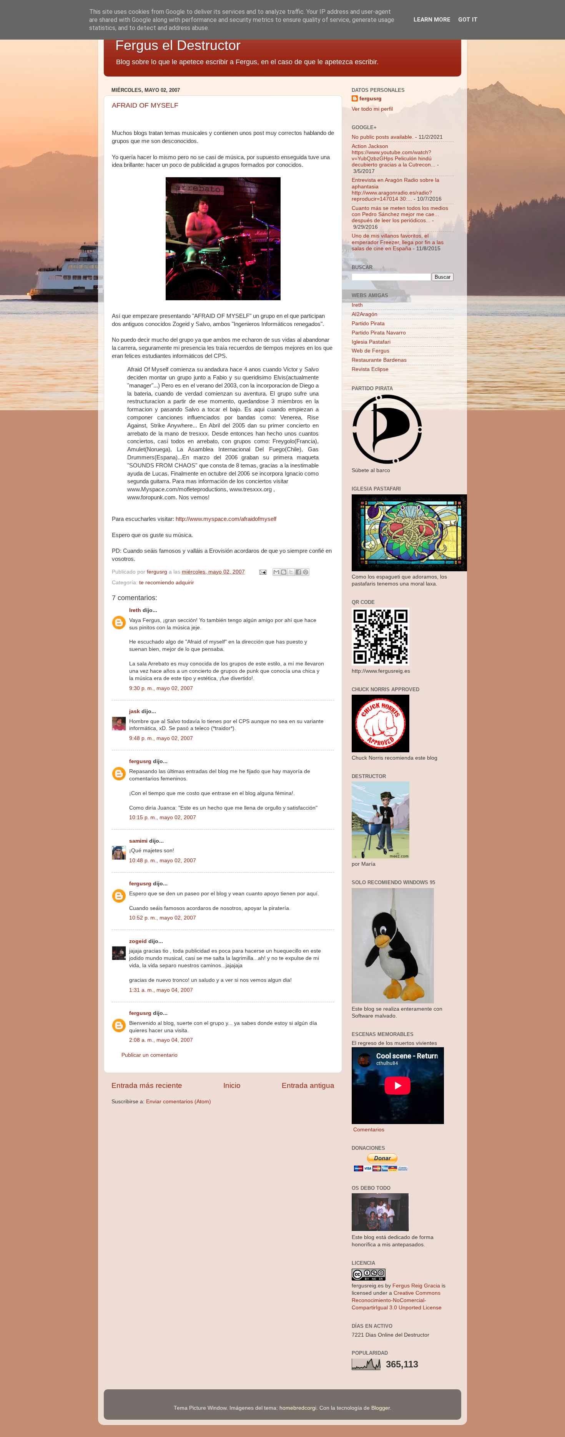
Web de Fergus (370, 351)
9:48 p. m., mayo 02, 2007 (161, 738)
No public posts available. (383, 137)
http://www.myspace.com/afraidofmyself (226, 519)
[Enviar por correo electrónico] (276, 572)
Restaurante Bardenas (379, 360)
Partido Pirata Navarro (379, 333)
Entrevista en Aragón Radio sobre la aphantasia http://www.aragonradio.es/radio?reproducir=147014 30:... (395, 189)
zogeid (138, 941)
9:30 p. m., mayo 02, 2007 (161, 688)
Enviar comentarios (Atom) (178, 1101)
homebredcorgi (297, 1408)
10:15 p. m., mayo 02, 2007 (162, 817)
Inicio (232, 1085)
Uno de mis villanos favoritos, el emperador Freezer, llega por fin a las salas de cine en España (398, 242)
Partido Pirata (368, 323)
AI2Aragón (364, 314)
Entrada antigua (308, 1085)
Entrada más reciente (146, 1085)
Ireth (135, 610)
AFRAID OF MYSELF (145, 105)
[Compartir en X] (291, 572)
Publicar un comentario (149, 1055)
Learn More (432, 19)
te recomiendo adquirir (166, 582)
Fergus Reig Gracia (416, 1286)
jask (134, 711)
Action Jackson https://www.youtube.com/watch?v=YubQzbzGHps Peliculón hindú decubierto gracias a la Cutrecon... (393, 155)
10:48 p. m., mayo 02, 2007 (162, 860)
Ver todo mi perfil (372, 109)
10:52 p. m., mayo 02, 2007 (162, 918)
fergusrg (140, 761)
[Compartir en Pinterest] (305, 572)
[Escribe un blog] (283, 572)
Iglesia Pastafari (371, 342)
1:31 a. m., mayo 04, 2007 (161, 990)
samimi (138, 841)
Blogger (380, 1408)
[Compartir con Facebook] (298, 572)
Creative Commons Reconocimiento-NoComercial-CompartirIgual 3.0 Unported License (397, 1300)
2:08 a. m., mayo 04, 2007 (161, 1040)
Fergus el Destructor (178, 45)
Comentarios (368, 1130)
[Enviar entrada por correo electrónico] (262, 572)
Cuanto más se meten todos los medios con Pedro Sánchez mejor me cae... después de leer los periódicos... (400, 214)
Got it (468, 19)
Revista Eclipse (370, 369)
